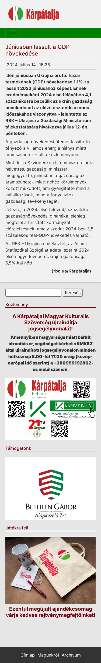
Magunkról (48, 655)
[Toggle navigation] (12, 33)
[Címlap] (33, 13)
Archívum (71, 655)
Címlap (27, 655)
